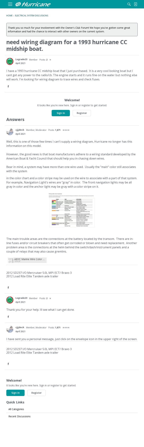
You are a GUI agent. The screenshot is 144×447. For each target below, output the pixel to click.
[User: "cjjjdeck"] (9, 131)
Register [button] (82, 113)
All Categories (16, 409)
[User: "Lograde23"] (9, 61)
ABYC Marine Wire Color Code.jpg (30, 259)
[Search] (129, 4)
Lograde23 (21, 59)
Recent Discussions (19, 416)
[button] (8, 86)
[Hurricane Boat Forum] (33, 4)
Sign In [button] (61, 113)
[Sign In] (135, 4)
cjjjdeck (19, 129)
